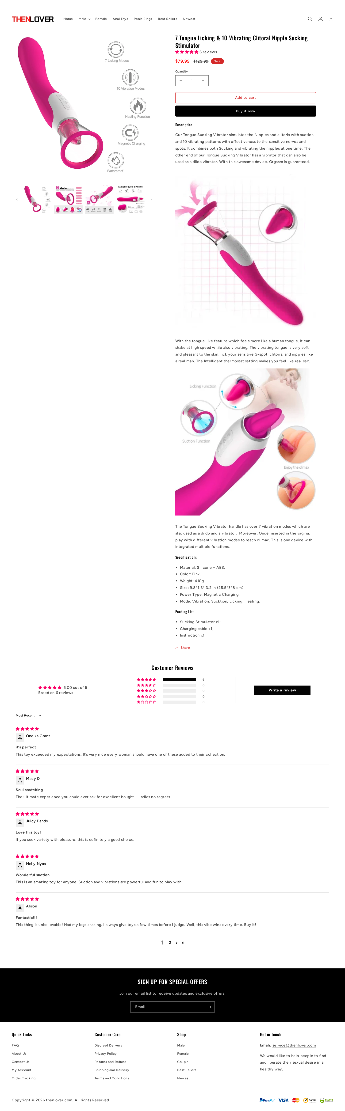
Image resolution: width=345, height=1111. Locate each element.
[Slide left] (17, 199)
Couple (183, 1062)
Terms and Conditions (112, 1078)
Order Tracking (23, 1078)
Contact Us (21, 1062)
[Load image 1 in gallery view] (37, 199)
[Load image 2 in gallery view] (68, 199)
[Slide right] (151, 199)
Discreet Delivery (109, 1045)
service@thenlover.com (294, 1045)
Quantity (181, 71)
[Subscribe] (209, 1006)
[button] (84, 19)
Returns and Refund (110, 1062)
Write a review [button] (282, 690)
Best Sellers (186, 1070)
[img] (27, 729)
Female (183, 1054)
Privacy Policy (106, 1054)
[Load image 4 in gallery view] (130, 199)
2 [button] (170, 942)
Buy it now (245, 111)
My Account (21, 1070)
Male (181, 1045)
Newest (183, 1078)
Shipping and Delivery (112, 1070)
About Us (19, 1054)
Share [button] (185, 648)
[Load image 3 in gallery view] (99, 199)
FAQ (15, 1045)
